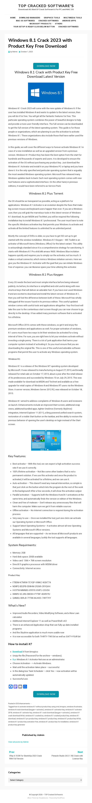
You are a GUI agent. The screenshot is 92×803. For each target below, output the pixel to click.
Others (58, 24)
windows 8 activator (74, 707)
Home (13, 18)
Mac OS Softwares (25, 21)
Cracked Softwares (48, 21)
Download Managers (29, 18)
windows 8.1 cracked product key (56, 716)
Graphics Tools (52, 18)
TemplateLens (43, 798)
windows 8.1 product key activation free (23, 722)
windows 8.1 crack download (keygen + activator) (51, 713)
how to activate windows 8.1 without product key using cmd (36, 707)
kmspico (63, 707)
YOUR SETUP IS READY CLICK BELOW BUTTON (34, 27)
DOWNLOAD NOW (46, 66)
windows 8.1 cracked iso (34, 716)
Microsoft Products (40, 24)
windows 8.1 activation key (55, 710)
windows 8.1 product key (47, 719)
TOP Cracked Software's (46, 5)
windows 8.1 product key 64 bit (69, 719)
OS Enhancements (23, 704)
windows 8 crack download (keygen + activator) (26, 710)
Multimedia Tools (73, 18)
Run (14, 659)
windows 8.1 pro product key (27, 719)
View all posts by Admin (18, 742)
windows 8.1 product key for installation (54, 722)
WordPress (61, 798)
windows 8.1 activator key (22, 713)
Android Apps (69, 21)
